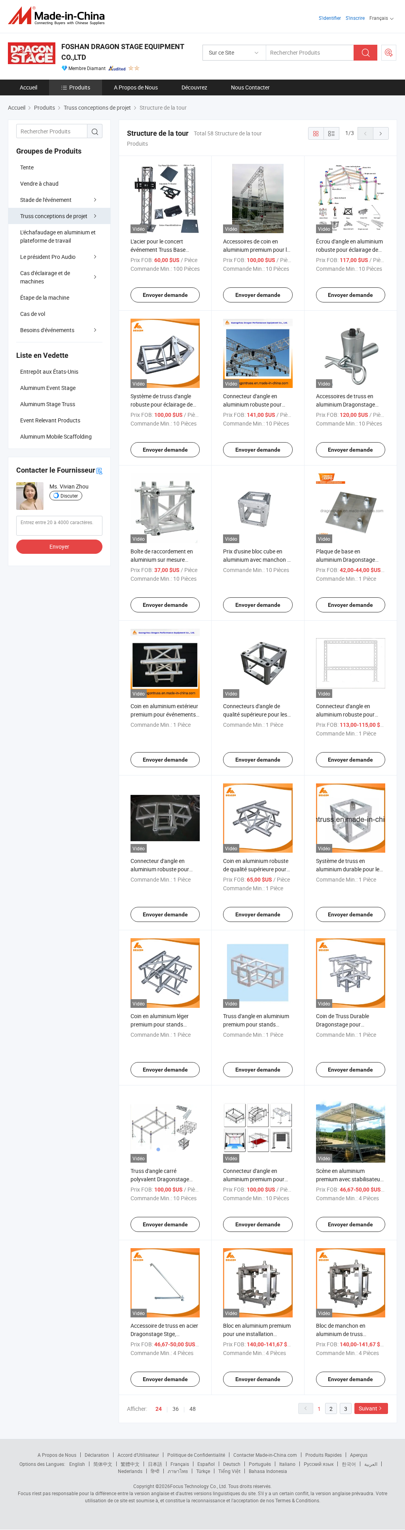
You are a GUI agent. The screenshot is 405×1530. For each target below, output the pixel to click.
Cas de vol (32, 313)
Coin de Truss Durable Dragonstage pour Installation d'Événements (347, 1024)
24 (158, 1409)
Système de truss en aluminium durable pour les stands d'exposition (349, 869)
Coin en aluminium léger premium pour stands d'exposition (160, 1024)
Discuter (69, 495)
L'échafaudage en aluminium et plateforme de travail (58, 236)
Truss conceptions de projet (53, 216)
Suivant (368, 1408)
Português (260, 1464)
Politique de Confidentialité (196, 1455)
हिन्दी (155, 1471)
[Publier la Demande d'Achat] (388, 53)
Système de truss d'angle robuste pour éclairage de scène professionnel (162, 404)
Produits (79, 87)
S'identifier (330, 18)
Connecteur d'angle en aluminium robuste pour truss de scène (252, 404)
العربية (370, 1464)
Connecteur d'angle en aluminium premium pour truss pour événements (253, 1179)
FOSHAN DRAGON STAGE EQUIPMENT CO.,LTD (122, 51)
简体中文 (102, 1464)
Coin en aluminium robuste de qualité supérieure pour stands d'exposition (255, 869)
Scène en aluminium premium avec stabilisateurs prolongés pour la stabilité (350, 1179)
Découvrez (194, 87)
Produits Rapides (323, 1455)
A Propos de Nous (136, 87)
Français (179, 1464)
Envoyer (59, 546)
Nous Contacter (250, 87)
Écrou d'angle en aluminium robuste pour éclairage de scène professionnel (349, 250)
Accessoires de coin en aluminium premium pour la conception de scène (256, 250)
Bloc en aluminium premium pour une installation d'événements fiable (257, 1334)
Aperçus (358, 1455)
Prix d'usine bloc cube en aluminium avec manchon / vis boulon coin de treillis (256, 559)
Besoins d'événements (47, 330)
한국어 (349, 1464)
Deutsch (231, 1464)
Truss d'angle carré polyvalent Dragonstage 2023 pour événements (160, 1179)
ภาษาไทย (178, 1471)
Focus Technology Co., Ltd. (198, 1486)
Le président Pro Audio (48, 256)
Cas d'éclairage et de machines (45, 277)
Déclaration (97, 1455)
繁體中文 (130, 1464)
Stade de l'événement (46, 199)
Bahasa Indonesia (268, 1471)
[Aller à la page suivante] (380, 133)
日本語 (155, 1464)
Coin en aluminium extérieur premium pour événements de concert (164, 714)
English (77, 1464)
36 (175, 1408)
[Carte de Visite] (99, 470)
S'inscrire (355, 18)
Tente (27, 167)
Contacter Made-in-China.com (265, 1455)
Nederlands (130, 1471)
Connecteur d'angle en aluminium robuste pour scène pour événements (160, 869)
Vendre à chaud (39, 183)
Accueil (28, 87)
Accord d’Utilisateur (138, 1455)
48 (192, 1408)
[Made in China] (59, 15)
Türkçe (203, 1471)
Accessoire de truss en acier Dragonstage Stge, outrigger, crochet (164, 1334)
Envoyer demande (165, 295)
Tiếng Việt (229, 1471)
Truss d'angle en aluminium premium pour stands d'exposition (256, 1024)
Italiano (287, 1464)
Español (206, 1464)
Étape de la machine (44, 297)
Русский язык (318, 1464)
